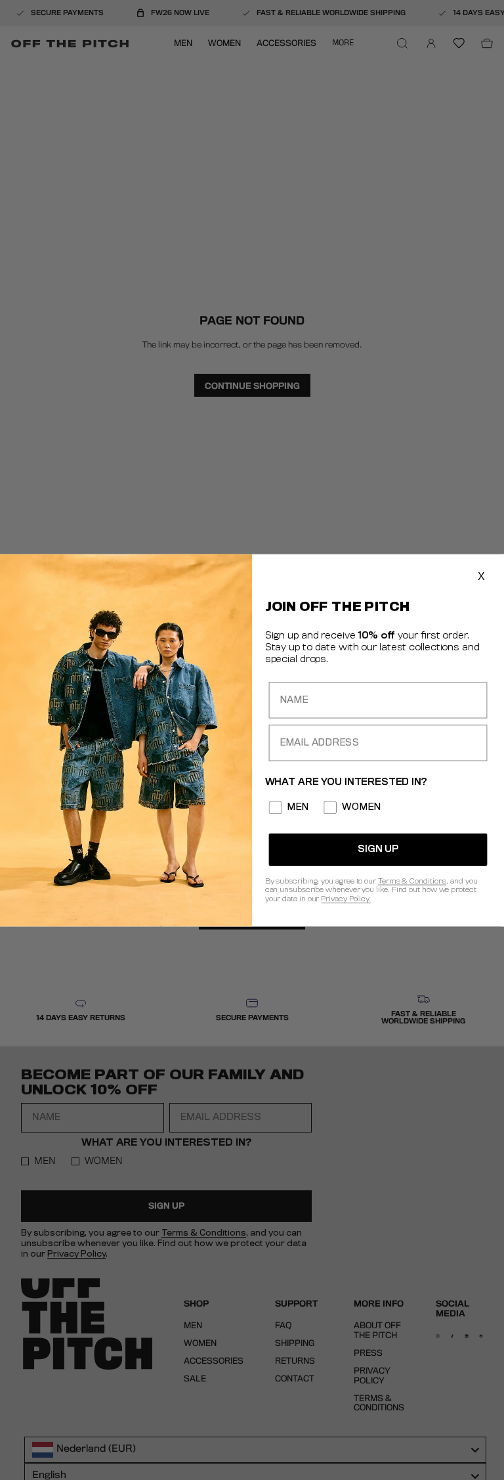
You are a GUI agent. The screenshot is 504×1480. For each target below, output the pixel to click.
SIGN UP (378, 849)
